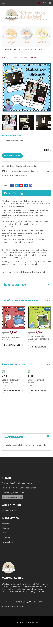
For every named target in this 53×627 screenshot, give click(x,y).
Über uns (6, 528)
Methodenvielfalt (9, 510)
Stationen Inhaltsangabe (13, 337)
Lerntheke (13, 171)
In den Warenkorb (12, 156)
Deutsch (42, 42)
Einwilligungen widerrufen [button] (13, 492)
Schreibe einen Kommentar (17, 140)
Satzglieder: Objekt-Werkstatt (36, 381)
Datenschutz (7, 542)
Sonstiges (13, 57)
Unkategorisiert (31, 166)
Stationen (23, 171)
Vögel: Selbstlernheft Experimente (10, 381)
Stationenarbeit (34, 171)
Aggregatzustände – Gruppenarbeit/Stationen (39, 337)
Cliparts (26, 42)
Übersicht (23, 175)
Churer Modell (11, 43)
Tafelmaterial (12, 175)
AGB (4, 533)
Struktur (45, 171)
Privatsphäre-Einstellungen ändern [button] (17, 483)
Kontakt (5, 523)
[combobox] (12, 49)
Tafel (4, 175)
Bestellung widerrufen (12, 497)
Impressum (7, 537)
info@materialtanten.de (12, 606)
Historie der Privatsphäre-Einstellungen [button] (19, 488)
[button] (12, 345)
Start (4, 57)
